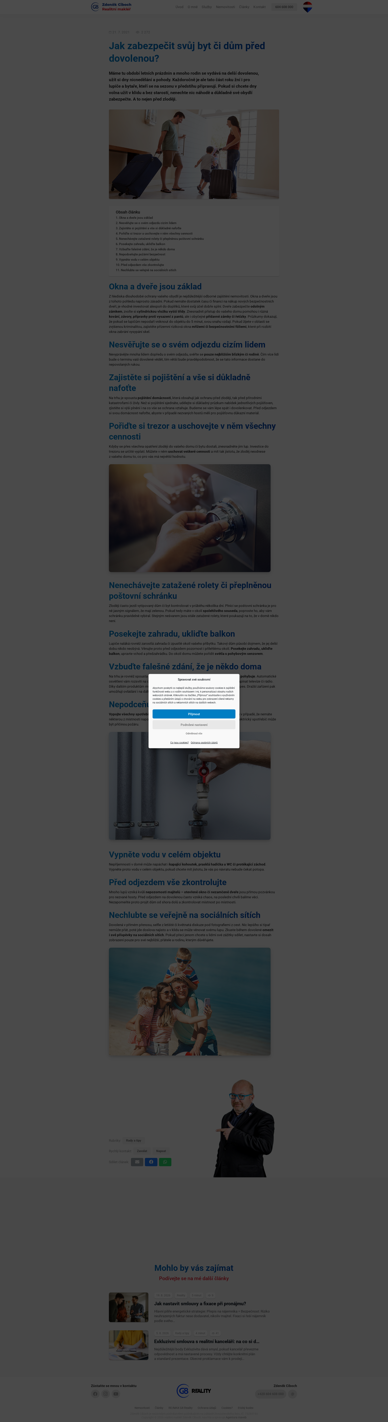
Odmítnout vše (194, 733)
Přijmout (194, 714)
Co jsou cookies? (179, 742)
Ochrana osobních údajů (204, 742)
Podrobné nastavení (194, 724)
